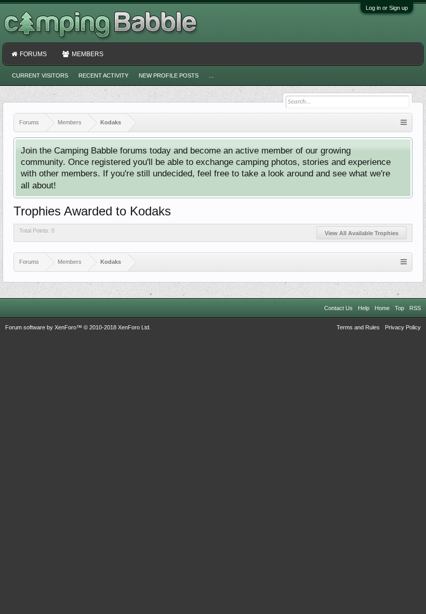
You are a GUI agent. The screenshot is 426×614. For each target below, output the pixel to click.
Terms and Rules (358, 327)
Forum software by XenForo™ (78, 327)
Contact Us (338, 308)
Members (87, 54)
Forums (33, 54)
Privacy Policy (403, 327)
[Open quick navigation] (403, 122)
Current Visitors (40, 75)
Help (363, 308)
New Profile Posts (168, 75)
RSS (415, 308)
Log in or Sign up (387, 8)
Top (399, 308)
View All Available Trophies (361, 233)
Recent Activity (103, 75)
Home (382, 308)
